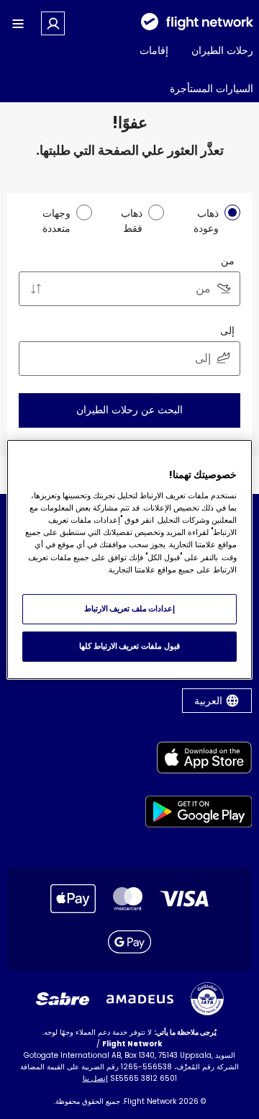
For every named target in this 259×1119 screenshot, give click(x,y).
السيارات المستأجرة (211, 88)
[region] (129, 559)
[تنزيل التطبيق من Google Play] (199, 814)
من (228, 260)
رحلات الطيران (222, 50)
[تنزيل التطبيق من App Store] (199, 760)
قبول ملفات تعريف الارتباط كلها (129, 646)
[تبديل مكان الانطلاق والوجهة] (36, 289)
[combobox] (129, 288)
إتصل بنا (95, 1078)
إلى (227, 330)
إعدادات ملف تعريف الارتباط (130, 608)
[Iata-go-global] (207, 998)
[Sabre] (62, 998)
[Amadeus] (139, 999)
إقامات (154, 50)
